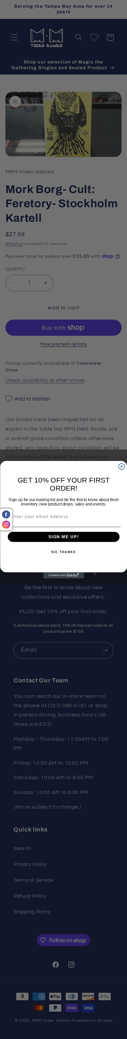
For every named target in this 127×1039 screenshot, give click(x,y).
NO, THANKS (63, 552)
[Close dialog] (122, 466)
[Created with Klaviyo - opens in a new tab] (63, 575)
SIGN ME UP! (63, 537)
